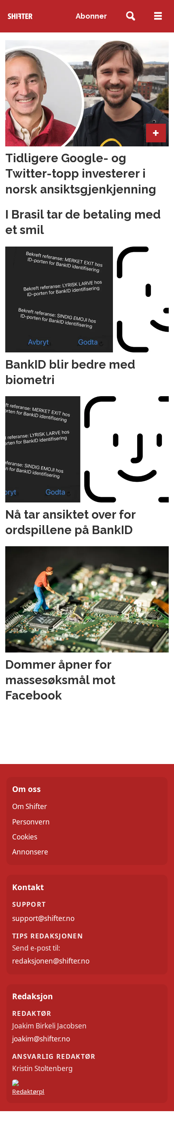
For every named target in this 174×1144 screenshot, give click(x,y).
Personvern (31, 821)
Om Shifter (29, 806)
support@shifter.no (43, 918)
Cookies (24, 836)
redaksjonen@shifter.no (50, 961)
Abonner (91, 16)
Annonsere (30, 851)
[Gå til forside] (20, 16)
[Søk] (131, 16)
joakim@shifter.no (41, 1038)
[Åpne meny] (158, 16)
